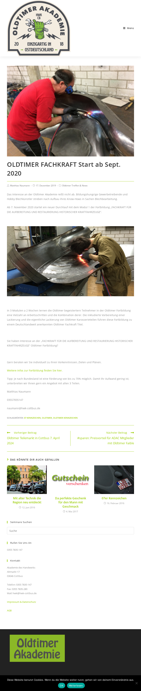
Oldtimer (47, 417)
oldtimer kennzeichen (65, 417)
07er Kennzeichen (114, 498)
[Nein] (136, 683)
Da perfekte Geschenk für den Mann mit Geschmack (70, 502)
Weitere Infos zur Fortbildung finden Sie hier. (35, 370)
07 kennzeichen (32, 417)
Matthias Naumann (20, 185)
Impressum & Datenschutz (21, 602)
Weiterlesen (76, 685)
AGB (9, 610)
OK (61, 685)
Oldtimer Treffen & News (75, 185)
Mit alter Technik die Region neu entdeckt (27, 500)
